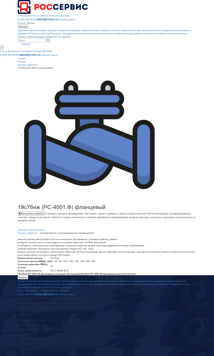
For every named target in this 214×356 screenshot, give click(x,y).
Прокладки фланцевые (89, 33)
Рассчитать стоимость (32, 213)
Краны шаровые (89, 280)
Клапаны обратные (121, 30)
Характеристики (37, 229)
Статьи (21, 15)
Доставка (65, 15)
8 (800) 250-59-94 (27, 19)
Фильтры (183, 33)
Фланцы (22, 36)
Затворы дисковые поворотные (54, 30)
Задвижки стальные (28, 30)
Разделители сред (111, 33)
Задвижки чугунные (81, 30)
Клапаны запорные (101, 30)
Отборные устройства (39, 33)
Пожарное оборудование (64, 33)
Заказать (30, 23)
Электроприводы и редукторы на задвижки (48, 36)
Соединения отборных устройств (161, 33)
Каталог (22, 23)
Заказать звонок (67, 19)
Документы (31, 15)
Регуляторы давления (132, 33)
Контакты (55, 15)
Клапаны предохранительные (167, 30)
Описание (23, 229)
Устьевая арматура (142, 30)
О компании (43, 15)
